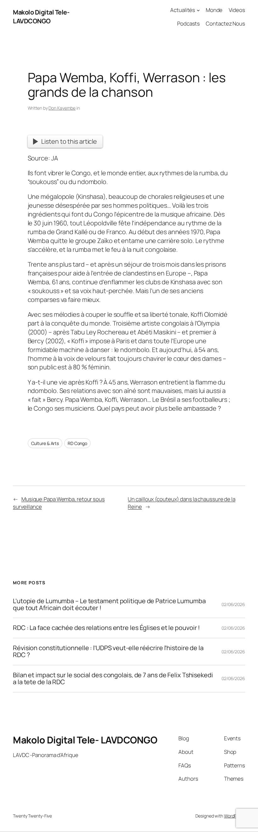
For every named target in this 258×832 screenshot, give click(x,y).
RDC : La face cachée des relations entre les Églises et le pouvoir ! (106, 627)
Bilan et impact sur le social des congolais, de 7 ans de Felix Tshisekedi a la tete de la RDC (113, 679)
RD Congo (77, 443)
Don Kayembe (62, 108)
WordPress (234, 816)
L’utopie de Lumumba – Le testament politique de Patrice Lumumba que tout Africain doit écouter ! (109, 605)
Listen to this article (69, 141)
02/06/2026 (233, 604)
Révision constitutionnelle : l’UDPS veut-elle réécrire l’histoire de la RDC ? (108, 651)
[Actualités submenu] (198, 10)
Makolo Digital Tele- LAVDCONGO (41, 16)
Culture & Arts (45, 443)
